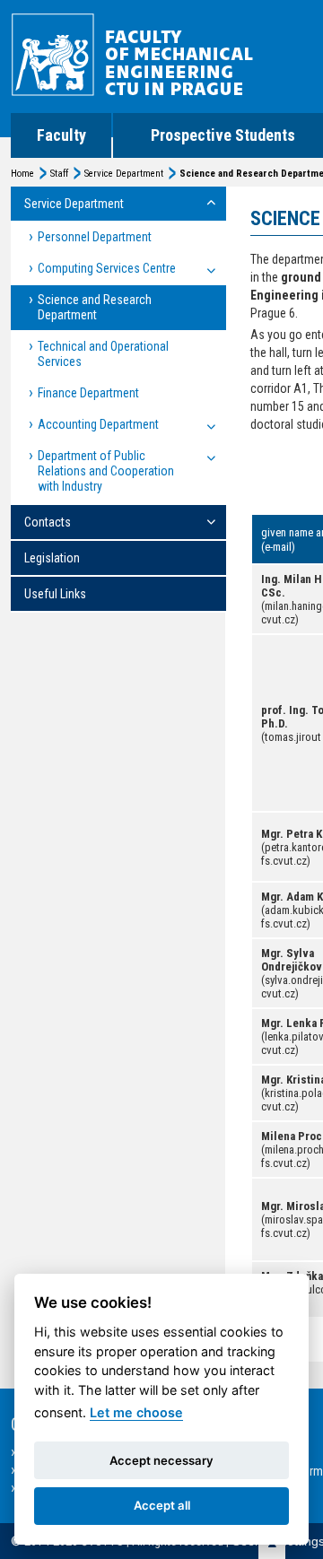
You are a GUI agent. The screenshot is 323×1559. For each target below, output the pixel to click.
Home (22, 173)
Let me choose (136, 1412)
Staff (59, 173)
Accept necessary (161, 1460)
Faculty (61, 135)
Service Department (123, 173)
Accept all (162, 1505)
